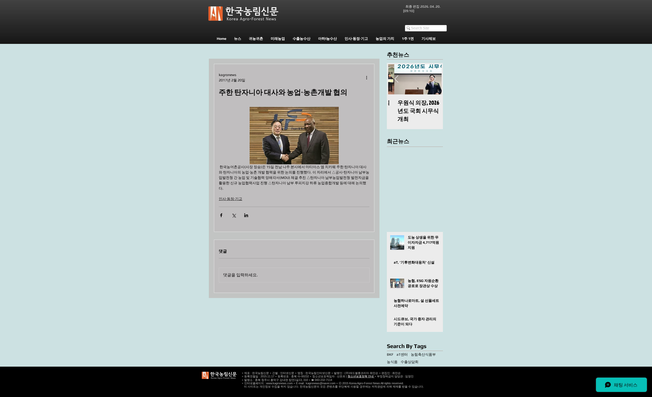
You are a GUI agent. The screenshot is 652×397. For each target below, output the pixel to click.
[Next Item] (433, 79)
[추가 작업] (366, 78)
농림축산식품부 (423, 354)
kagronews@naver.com (320, 383)
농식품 (392, 362)
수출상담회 (409, 362)
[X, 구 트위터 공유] (233, 215)
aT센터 (402, 354)
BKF (390, 354)
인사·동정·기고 (230, 199)
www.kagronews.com (279, 383)
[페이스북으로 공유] (221, 215)
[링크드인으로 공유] (246, 215)
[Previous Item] (396, 79)
